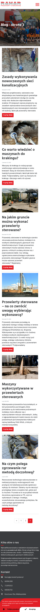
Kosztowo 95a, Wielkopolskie (15, 594)
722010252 (9, 585)
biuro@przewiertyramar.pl (14, 577)
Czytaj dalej (7, 115)
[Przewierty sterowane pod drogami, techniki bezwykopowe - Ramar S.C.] (11, 4)
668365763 (8, 590)
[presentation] (30, 609)
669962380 (9, 581)
